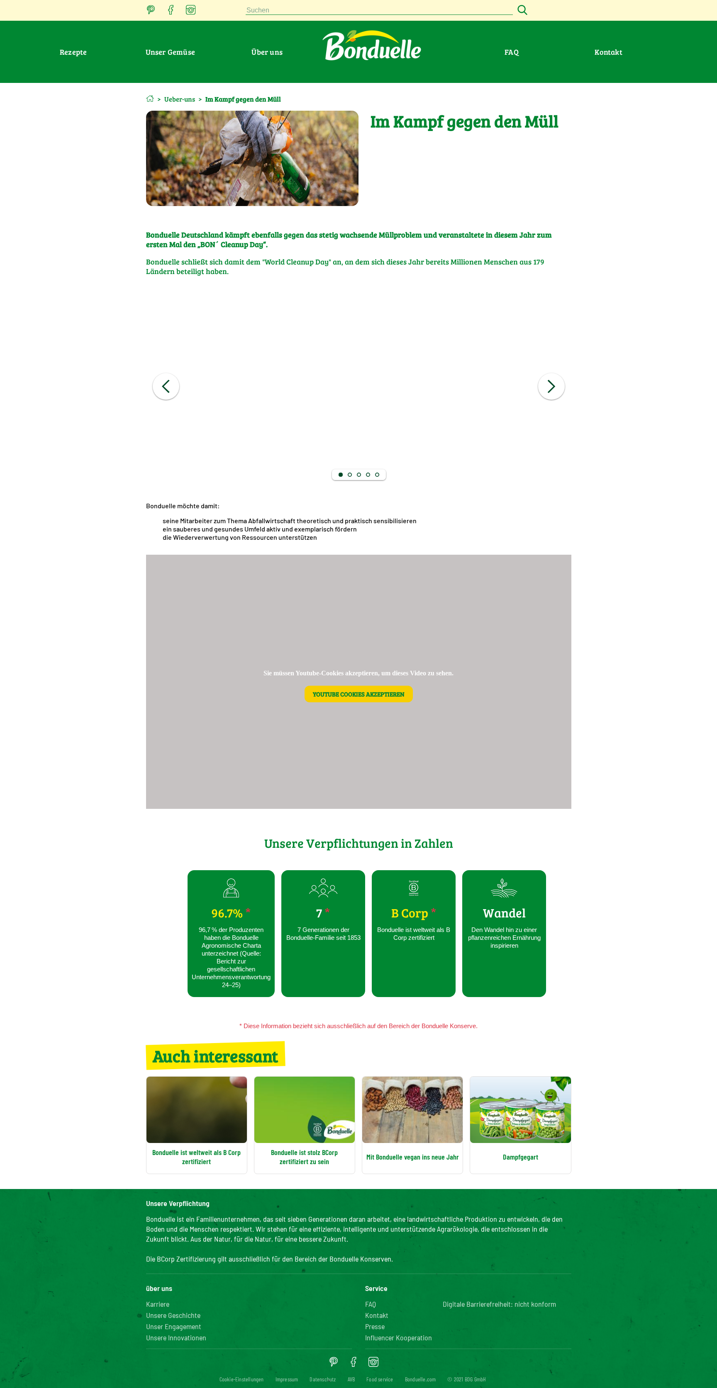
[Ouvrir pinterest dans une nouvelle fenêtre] (151, 12)
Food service (379, 1379)
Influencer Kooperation (398, 1337)
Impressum (287, 1379)
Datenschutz (323, 1379)
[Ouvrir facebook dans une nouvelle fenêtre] (171, 12)
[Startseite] (150, 98)
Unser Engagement (173, 1326)
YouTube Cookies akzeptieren (359, 694)
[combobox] (379, 10)
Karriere (157, 1303)
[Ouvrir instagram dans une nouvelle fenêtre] (191, 12)
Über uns (267, 52)
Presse (375, 1326)
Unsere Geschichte (173, 1315)
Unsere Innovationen (176, 1337)
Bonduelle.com (420, 1379)
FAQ (512, 52)
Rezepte (73, 52)
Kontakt (608, 52)
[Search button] (521, 10)
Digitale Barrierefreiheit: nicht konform (499, 1303)
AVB (351, 1379)
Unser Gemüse (170, 52)
